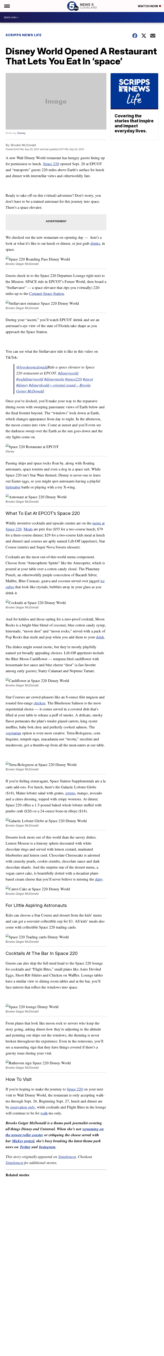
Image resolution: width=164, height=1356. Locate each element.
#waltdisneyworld (29, 378)
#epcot (88, 378)
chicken (39, 702)
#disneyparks (54, 378)
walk (44, 1112)
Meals (28, 528)
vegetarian (13, 732)
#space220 (73, 378)
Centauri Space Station (46, 293)
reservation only (22, 1106)
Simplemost (67, 1156)
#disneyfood (38, 384)
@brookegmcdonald (32, 366)
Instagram (47, 1146)
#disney (22, 384)
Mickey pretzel (23, 1140)
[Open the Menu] (6, 6)
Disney (21, 133)
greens (70, 792)
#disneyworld (68, 372)
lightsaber (13, 486)
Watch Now (148, 6)
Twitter (25, 1146)
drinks (95, 243)
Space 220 (51, 163)
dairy (99, 879)
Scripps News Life (24, 35)
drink (100, 636)
